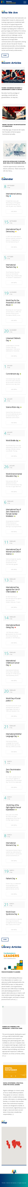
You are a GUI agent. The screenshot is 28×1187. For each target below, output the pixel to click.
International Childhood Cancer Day (12, 662)
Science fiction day (13, 407)
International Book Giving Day (13, 626)
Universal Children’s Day (13, 339)
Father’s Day (10, 878)
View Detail (14, 211)
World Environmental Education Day (14, 475)
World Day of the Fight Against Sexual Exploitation (13, 807)
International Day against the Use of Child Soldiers (12, 589)
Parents (11, 2)
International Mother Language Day (14, 735)
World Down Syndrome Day (11, 913)
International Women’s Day (11, 844)
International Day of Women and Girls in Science (13, 551)
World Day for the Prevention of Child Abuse (13, 302)
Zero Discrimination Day (13, 770)
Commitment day (12, 374)
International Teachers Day (11, 266)
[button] (17, 1142)
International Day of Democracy (13, 230)
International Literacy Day (14, 194)
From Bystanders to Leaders (11, 972)
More (5, 55)
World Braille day (12, 440)
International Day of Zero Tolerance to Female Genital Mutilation (13, 512)
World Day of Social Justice (13, 699)
